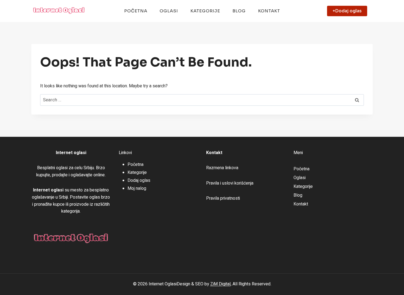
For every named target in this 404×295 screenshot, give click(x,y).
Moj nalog (137, 188)
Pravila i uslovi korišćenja (229, 183)
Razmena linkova (222, 168)
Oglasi (169, 10)
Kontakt (269, 10)
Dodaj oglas (139, 180)
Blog (239, 10)
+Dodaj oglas (347, 11)
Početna (135, 10)
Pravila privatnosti (223, 198)
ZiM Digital (220, 284)
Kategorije (205, 10)
